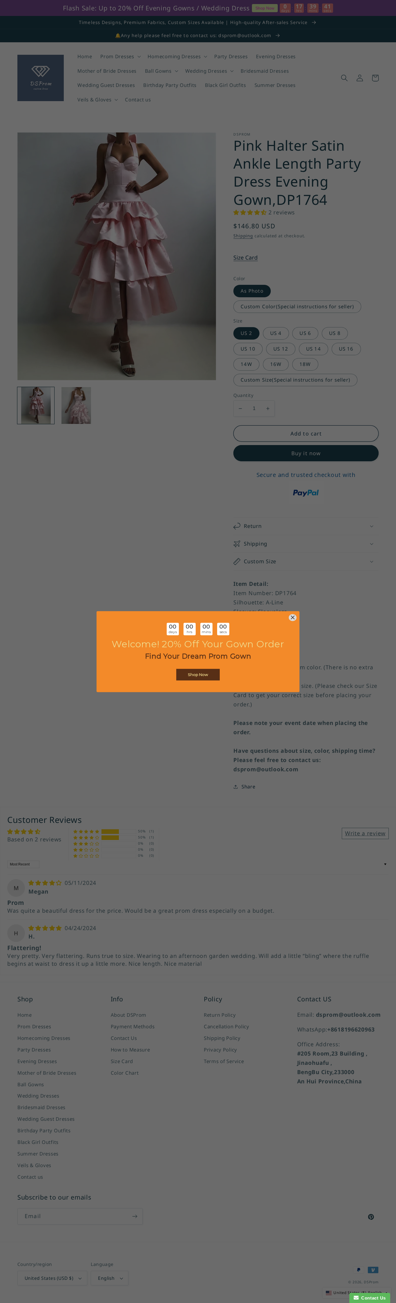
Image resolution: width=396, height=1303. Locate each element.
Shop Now (198, 674)
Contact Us (372, 1297)
